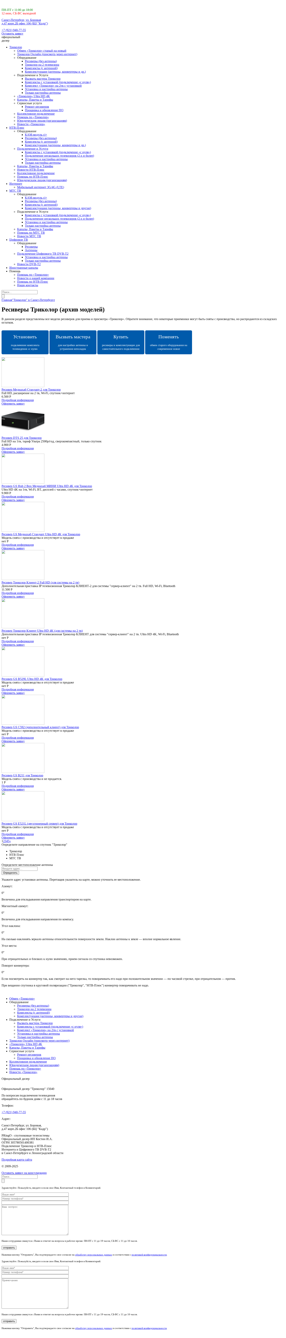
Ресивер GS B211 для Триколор (22, 775)
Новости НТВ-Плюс (30, 169)
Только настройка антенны (43, 92)
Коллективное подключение (36, 113)
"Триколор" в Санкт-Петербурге (33, 300)
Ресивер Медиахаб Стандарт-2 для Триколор (31, 389)
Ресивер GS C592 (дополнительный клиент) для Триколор (40, 727)
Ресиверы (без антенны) (41, 61)
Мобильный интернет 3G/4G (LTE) (40, 187)
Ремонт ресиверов (37, 106)
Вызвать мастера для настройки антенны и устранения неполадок (73, 342)
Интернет (15, 183)
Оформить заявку (13, 403)
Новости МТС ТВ (29, 236)
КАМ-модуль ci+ (36, 134)
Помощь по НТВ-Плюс (32, 176)
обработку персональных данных (93, 1254)
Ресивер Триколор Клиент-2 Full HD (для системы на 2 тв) (40, 582)
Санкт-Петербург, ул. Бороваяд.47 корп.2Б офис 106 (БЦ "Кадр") (25, 21)
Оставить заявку (12, 33)
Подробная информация (18, 400)
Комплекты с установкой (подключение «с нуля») (58, 82)
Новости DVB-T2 (29, 264)
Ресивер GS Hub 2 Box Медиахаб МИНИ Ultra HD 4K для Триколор (47, 486)
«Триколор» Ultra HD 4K (33, 96)
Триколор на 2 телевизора (42, 64)
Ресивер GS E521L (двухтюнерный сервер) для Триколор (39, 823)
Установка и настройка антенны (46, 89)
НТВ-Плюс (16, 127)
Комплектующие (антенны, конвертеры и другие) (58, 208)
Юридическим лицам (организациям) (42, 120)
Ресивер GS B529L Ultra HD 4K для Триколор (32, 679)
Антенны (31, 250)
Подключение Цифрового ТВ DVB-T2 (42, 253)
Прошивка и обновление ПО (44, 110)
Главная (7, 300)
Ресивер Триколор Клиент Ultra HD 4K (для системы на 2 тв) (42, 630)
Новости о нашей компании (35, 278)
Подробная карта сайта (17, 1159)
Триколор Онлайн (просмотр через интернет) (47, 54)
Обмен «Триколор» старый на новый (41, 50)
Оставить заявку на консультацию (24, 1172)
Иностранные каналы (23, 267)
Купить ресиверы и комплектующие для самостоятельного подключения (121, 342)
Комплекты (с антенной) (41, 68)
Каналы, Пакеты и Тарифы (35, 99)
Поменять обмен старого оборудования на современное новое (168, 342)
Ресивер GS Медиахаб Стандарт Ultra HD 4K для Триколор (41, 534)
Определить (10, 872)
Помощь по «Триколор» (33, 117)
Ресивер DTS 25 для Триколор (22, 437)
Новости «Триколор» (31, 124)
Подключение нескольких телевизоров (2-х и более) (59, 155)
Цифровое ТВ (18, 239)
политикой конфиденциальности (149, 1254)
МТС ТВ (15, 190)
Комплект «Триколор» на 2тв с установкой (53, 85)
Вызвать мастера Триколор (43, 78)
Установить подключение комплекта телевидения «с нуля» (25, 342)
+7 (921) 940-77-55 (14, 30)
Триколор (15, 47)
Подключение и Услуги (32, 148)
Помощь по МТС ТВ (31, 232)
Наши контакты (27, 285)
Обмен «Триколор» (22, 998)
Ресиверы (31, 246)
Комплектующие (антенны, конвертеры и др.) (55, 71)
